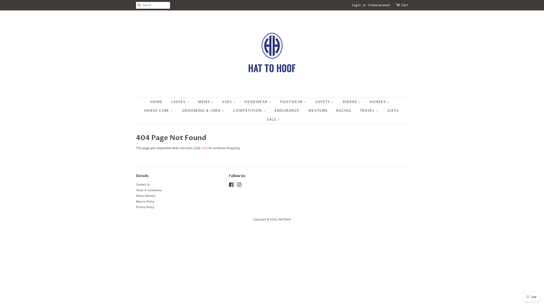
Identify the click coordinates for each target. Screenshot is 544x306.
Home (156, 102)
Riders (350, 102)
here (204, 148)
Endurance (287, 110)
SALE (272, 119)
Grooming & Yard (202, 110)
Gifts (393, 110)
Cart (404, 5)
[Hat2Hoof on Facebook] (231, 185)
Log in (356, 5)
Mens (204, 102)
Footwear (292, 102)
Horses (378, 102)
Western (317, 110)
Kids (227, 102)
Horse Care (157, 110)
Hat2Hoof (284, 219)
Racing (343, 110)
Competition (248, 110)
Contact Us (143, 184)
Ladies (179, 102)
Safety (323, 102)
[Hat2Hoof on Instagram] (239, 185)
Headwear (256, 102)
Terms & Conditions (149, 190)
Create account (379, 5)
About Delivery (145, 196)
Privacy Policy (145, 207)
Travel (368, 110)
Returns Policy (145, 201)
